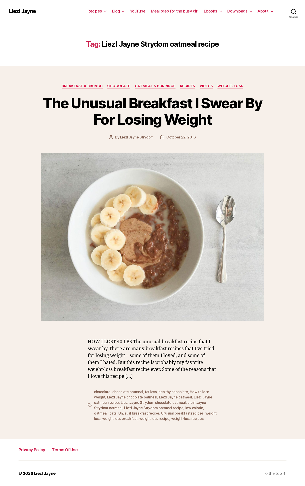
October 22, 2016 (181, 137)
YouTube (138, 11)
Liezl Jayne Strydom (137, 137)
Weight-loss (230, 86)
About (263, 11)
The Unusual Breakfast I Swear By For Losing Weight (152, 111)
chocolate (102, 392)
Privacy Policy (32, 449)
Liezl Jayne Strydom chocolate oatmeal (153, 402)
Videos (206, 86)
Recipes (95, 11)
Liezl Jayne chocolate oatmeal (132, 397)
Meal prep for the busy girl (174, 11)
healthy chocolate (173, 392)
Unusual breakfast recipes (182, 413)
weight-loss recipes (187, 418)
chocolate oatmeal (127, 392)
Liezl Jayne (22, 11)
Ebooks (210, 11)
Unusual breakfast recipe (138, 413)
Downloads (237, 11)
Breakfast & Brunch (82, 86)
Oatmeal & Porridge (155, 86)
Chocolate (118, 86)
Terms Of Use (64, 449)
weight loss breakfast (119, 418)
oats (113, 413)
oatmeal (100, 413)
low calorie (194, 408)
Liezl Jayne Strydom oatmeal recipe (153, 408)
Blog (116, 11)
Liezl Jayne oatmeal (175, 397)
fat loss (151, 392)
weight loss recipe (154, 418)
